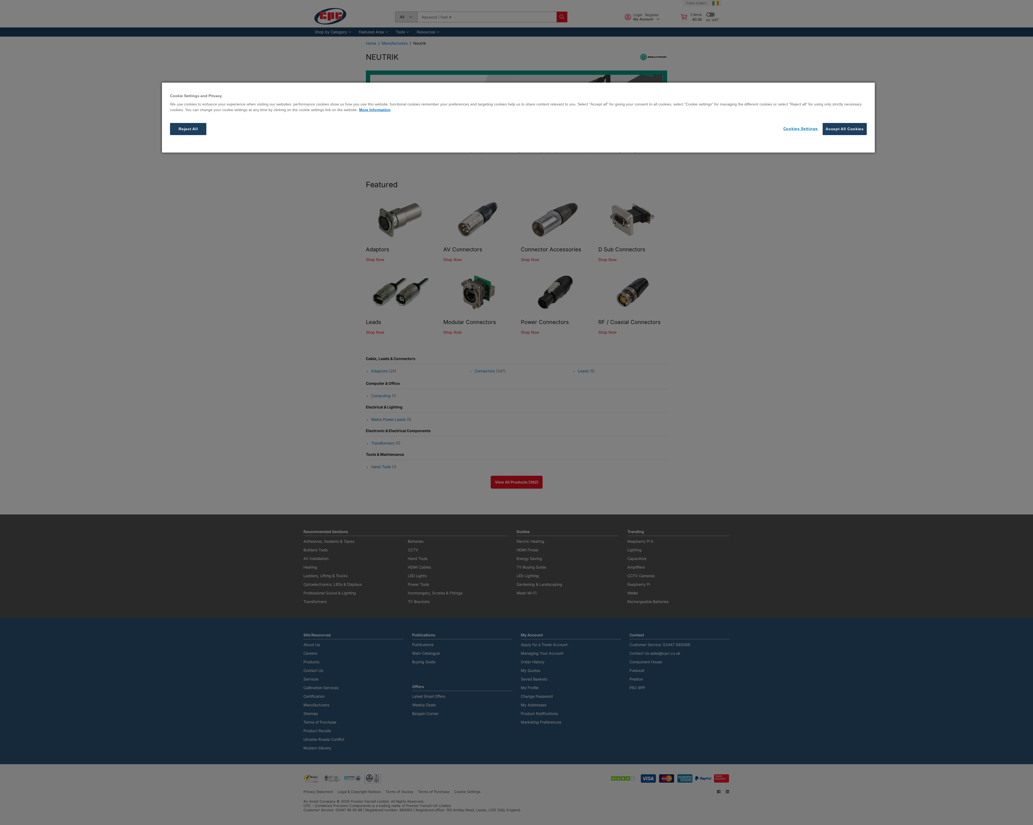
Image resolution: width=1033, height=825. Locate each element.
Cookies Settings (800, 128)
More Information (375, 109)
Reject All (188, 128)
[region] (518, 118)
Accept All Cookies (845, 128)
